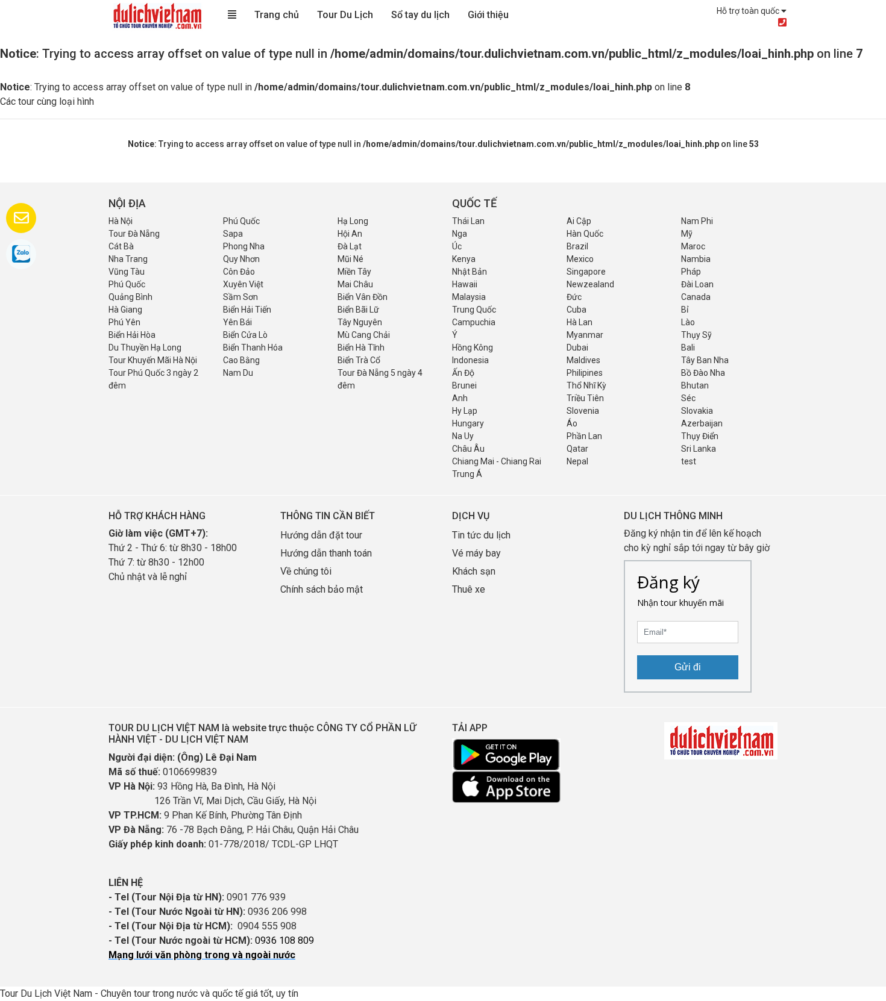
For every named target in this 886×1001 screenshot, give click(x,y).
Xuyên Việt (243, 284)
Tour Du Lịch (345, 14)
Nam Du (238, 373)
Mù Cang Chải (364, 335)
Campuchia (473, 322)
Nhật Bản (469, 271)
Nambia (696, 259)
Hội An (350, 234)
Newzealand (590, 284)
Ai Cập (579, 221)
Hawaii (464, 284)
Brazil (577, 246)
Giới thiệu (488, 14)
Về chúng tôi (305, 571)
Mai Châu (355, 284)
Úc (457, 246)
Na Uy (463, 436)
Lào (688, 322)
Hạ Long (353, 221)
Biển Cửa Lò (245, 335)
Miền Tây (354, 271)
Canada (696, 297)
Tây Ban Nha (705, 360)
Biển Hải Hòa (132, 335)
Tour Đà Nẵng (134, 234)
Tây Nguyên (360, 322)
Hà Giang (125, 309)
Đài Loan (697, 284)
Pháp (691, 271)
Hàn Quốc (585, 234)
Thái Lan (468, 221)
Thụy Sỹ (696, 335)
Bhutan (695, 385)
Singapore (586, 271)
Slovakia (697, 411)
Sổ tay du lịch (420, 14)
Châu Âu (468, 449)
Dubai (577, 347)
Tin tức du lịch (481, 535)
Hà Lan (579, 322)
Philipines (585, 373)
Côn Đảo (239, 271)
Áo (572, 423)
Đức (574, 297)
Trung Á (467, 474)
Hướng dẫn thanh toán (326, 553)
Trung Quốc (474, 309)
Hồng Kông (472, 347)
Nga (459, 234)
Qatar (577, 449)
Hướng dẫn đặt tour (321, 535)
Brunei (464, 385)
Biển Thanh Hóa (253, 347)
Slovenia (583, 411)
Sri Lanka (698, 449)
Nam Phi (697, 221)
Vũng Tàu (126, 271)
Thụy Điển (699, 436)
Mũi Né (350, 259)
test (688, 461)
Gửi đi (687, 667)
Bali (688, 347)
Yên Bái (237, 322)
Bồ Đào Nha (703, 373)
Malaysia (469, 297)
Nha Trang (128, 259)
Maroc (693, 246)
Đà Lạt (350, 246)
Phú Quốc (241, 221)
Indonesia (470, 360)
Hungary (468, 423)
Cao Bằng (241, 360)
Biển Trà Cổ (359, 360)
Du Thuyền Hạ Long (144, 347)
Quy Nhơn (241, 259)
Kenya (464, 259)
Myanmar (585, 335)
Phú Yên (124, 322)
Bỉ (684, 309)
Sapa (233, 234)
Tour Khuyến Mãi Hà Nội (152, 360)
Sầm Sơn (240, 297)
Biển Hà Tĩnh (361, 347)
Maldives (583, 360)
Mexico (580, 259)
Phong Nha (244, 246)
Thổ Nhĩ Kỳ (586, 385)
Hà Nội (120, 221)
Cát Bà (121, 246)
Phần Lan (584, 436)
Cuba (576, 309)
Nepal (577, 461)
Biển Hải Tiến (247, 309)
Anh (460, 398)
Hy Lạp (464, 411)
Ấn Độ (463, 373)
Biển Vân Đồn (363, 297)
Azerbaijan (702, 423)
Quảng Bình (130, 297)
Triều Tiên (585, 398)
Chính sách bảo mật (322, 589)
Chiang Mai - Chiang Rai (496, 461)
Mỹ (687, 234)
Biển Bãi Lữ (358, 309)
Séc (688, 398)
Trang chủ (276, 14)
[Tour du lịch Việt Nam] (156, 15)
